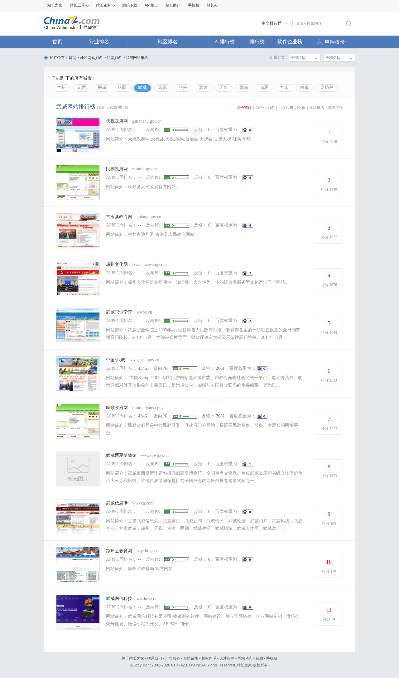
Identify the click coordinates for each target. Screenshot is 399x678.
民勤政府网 (117, 169)
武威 (142, 87)
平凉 (102, 87)
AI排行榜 (224, 41)
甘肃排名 (114, 58)
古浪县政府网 (119, 216)
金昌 (162, 87)
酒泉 (203, 87)
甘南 (284, 87)
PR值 (301, 107)
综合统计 (244, 107)
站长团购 (173, 5)
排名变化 (335, 107)
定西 (81, 87)
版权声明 (208, 658)
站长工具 (77, 5)
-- (139, 129)
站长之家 (54, 5)
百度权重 (285, 107)
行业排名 (99, 41)
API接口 (151, 5)
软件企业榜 (289, 41)
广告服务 (172, 658)
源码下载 (129, 5)
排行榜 (257, 41)
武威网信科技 (119, 598)
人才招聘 (226, 658)
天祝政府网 (117, 121)
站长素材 (103, 5)
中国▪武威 (115, 360)
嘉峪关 (327, 87)
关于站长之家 (133, 658)
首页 (57, 41)
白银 (304, 87)
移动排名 (316, 107)
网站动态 (245, 658)
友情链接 (190, 658)
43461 (143, 368)
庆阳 (122, 87)
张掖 (183, 87)
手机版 (271, 658)
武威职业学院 (119, 312)
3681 (220, 368)
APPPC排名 (265, 107)
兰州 (61, 87)
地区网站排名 (91, 58)
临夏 (264, 87)
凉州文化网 (117, 264)
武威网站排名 (137, 58)
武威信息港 (117, 503)
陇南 (243, 87)
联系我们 (154, 658)
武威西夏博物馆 (121, 455)
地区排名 (168, 41)
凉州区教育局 (119, 551)
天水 (223, 87)
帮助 (259, 658)
